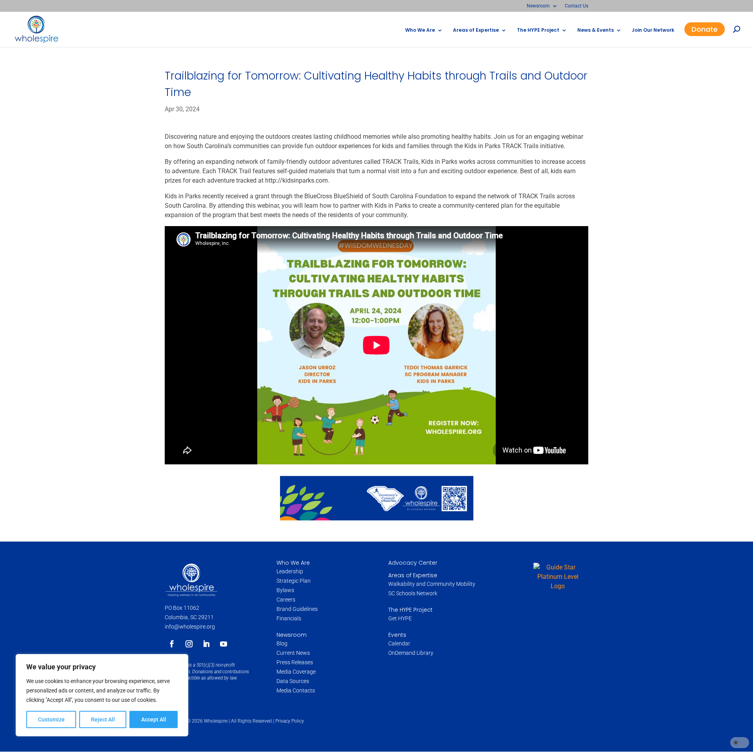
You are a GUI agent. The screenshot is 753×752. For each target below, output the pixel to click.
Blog (281, 643)
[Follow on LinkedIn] (206, 644)
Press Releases (294, 662)
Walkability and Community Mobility (431, 584)
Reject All (103, 719)
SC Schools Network (412, 593)
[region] (102, 695)
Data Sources (292, 681)
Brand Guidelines (297, 609)
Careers (286, 599)
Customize (51, 719)
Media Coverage (296, 672)
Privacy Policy (289, 721)
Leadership (289, 571)
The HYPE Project (538, 30)
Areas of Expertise (476, 30)
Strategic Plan (293, 581)
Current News (293, 653)
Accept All (153, 719)
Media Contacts (295, 690)
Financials (288, 618)
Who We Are (420, 30)
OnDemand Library (410, 653)
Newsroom (538, 6)
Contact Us (576, 6)
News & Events (595, 30)
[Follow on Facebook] (172, 644)
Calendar (399, 643)
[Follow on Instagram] (189, 644)
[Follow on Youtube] (223, 644)
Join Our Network (653, 30)
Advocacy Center (412, 563)
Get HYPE (400, 618)
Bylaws (285, 590)
